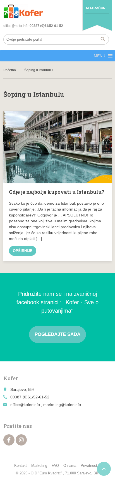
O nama (69, 465)
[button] (99, 55)
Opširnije (22, 251)
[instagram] (21, 440)
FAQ (55, 465)
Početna (9, 70)
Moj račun (96, 8)
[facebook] (9, 440)
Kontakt (20, 465)
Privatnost (89, 465)
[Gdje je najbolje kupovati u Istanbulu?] (57, 147)
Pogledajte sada (57, 334)
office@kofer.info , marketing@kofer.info (45, 404)
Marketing (39, 465)
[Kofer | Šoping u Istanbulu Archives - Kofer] (23, 11)
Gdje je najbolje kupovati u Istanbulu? (56, 191)
